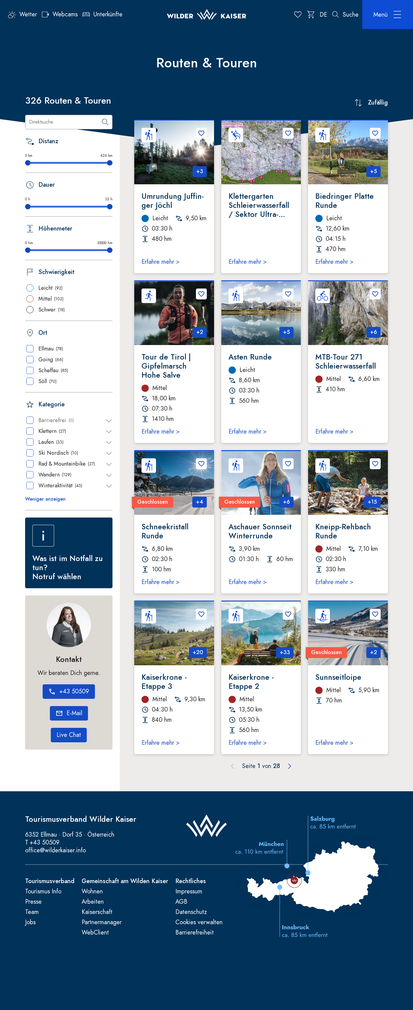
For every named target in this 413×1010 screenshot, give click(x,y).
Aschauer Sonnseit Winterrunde (260, 531)
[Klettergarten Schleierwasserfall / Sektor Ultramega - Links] (261, 152)
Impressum (188, 891)
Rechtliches (190, 881)
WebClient (95, 933)
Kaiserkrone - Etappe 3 (164, 682)
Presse (33, 902)
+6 (373, 332)
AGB (181, 902)
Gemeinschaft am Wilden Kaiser (125, 881)
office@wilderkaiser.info (55, 850)
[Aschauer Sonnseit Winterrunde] (261, 483)
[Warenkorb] (311, 14)
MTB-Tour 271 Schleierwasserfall (345, 361)
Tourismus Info (43, 891)
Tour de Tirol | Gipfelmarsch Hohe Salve (166, 365)
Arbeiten (93, 902)
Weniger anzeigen (45, 499)
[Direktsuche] (105, 122)
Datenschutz (191, 912)
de (323, 14)
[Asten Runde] (261, 313)
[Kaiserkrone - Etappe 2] (261, 633)
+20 (198, 652)
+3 (199, 171)
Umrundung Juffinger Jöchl (172, 201)
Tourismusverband (49, 881)
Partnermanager (102, 922)
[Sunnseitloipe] (348, 633)
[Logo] (206, 14)
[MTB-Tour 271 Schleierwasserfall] (348, 313)
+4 (199, 502)
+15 (372, 502)
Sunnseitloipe (338, 677)
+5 (373, 171)
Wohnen (92, 891)
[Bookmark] (201, 133)
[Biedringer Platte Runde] (348, 152)
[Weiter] (289, 766)
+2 (199, 332)
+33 (285, 652)
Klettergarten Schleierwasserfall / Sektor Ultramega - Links (259, 205)
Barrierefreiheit (194, 933)
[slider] (28, 163)
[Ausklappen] (108, 420)
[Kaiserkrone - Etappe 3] (174, 633)
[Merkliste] (298, 14)
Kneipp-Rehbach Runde (343, 531)
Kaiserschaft (97, 912)
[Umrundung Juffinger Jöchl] (174, 152)
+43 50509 (45, 843)
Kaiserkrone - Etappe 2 (251, 682)
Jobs (30, 922)
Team (32, 912)
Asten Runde (250, 356)
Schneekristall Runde (164, 531)
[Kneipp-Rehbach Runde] (348, 483)
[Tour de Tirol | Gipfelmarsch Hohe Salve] (174, 313)
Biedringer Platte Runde (344, 201)
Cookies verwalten (199, 922)
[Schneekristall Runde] (174, 483)
